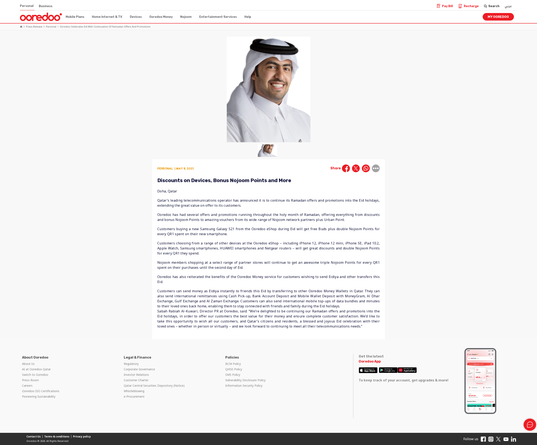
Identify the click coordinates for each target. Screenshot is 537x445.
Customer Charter (136, 380)
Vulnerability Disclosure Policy (245, 380)
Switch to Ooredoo (35, 375)
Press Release (34, 26)
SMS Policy (232, 375)
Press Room (30, 380)
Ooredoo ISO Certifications (40, 391)
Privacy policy (82, 436)
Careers (27, 386)
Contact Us (33, 436)
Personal (27, 6)
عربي (508, 6)
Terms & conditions (56, 436)
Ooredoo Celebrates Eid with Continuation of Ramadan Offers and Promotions (105, 26)
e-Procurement (134, 396)
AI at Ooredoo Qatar (36, 369)
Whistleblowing (134, 391)
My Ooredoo (498, 17)
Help (247, 17)
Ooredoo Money (161, 17)
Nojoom (186, 17)
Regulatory (131, 364)
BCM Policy (233, 364)
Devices (136, 17)
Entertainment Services (218, 17)
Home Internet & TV (107, 17)
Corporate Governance (139, 369)
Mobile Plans (75, 17)
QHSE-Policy (233, 369)
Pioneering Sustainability (38, 396)
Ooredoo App (370, 361)
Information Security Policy (243, 386)
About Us (28, 364)
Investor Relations (136, 375)
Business (45, 6)
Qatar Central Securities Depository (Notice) (154, 386)
